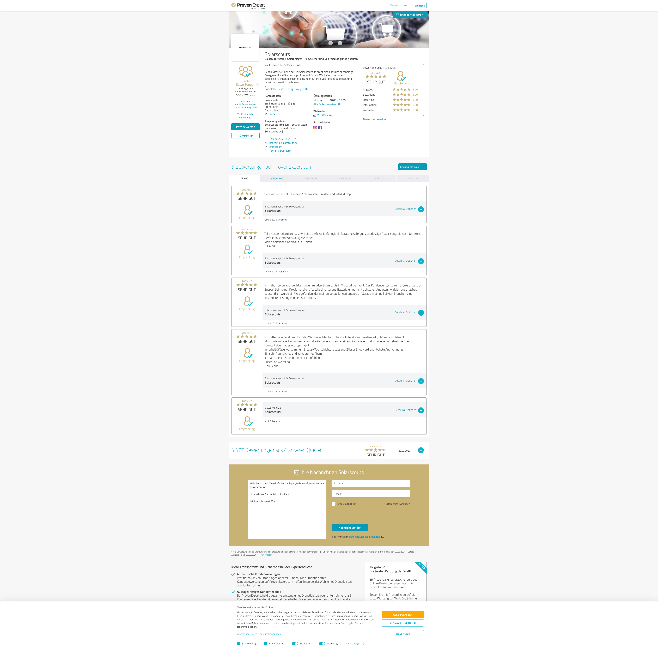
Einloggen (420, 5)
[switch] (267, 643)
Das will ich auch (399, 5)
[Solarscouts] (245, 47)
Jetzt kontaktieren (411, 14)
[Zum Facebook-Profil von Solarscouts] (320, 129)
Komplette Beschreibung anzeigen (284, 89)
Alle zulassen (403, 615)
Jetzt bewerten (245, 127)
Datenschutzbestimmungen (266, 634)
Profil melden (266, 554)
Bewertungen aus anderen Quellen (245, 106)
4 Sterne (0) (311, 178)
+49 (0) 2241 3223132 (282, 139)
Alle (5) (244, 178)
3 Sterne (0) (345, 178)
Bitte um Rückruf (346, 504)
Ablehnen (403, 634)
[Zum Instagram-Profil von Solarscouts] (315, 129)
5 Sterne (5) (277, 178)
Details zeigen (353, 643)
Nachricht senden (349, 527)
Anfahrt (273, 114)
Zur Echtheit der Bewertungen (245, 116)
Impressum (243, 634)
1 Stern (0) (412, 178)
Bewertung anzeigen (375, 119)
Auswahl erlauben (403, 623)
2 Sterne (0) (379, 178)
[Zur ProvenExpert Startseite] (248, 6)
